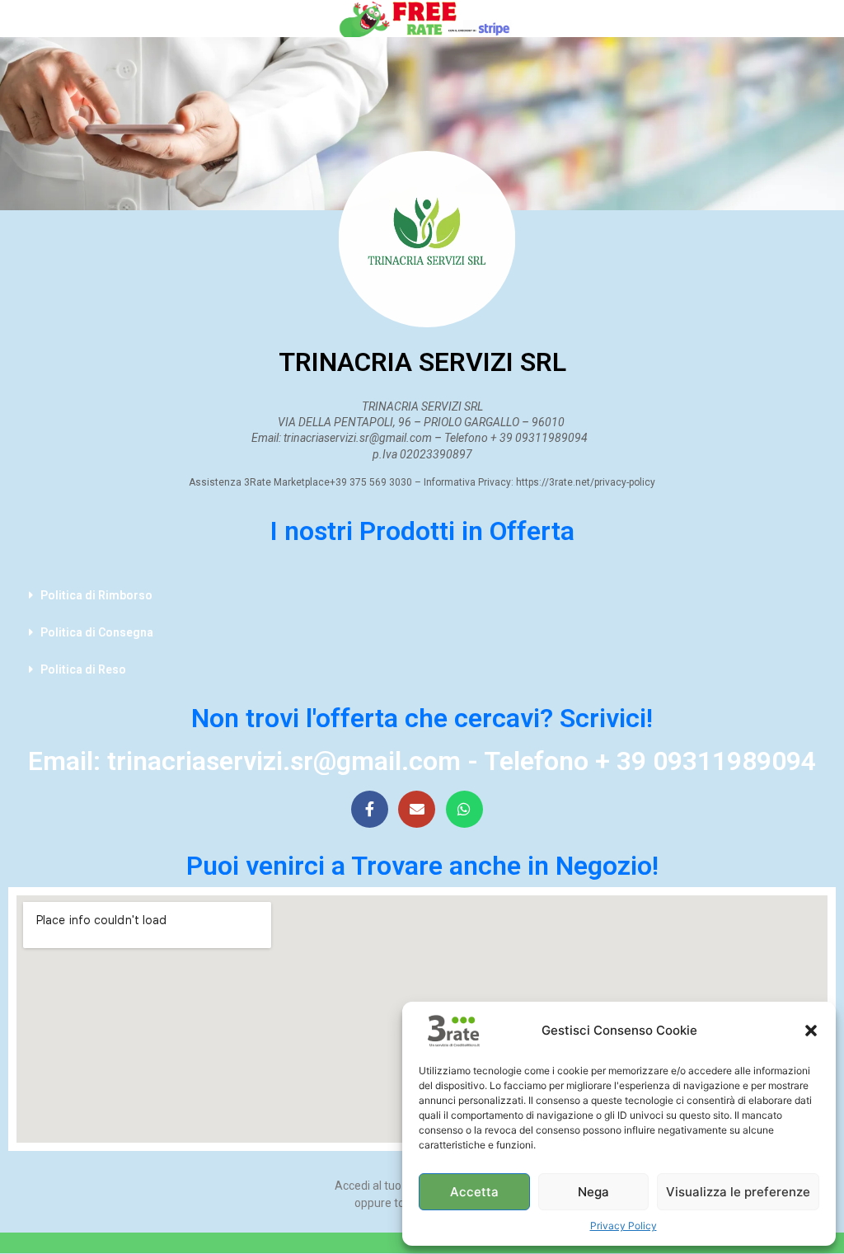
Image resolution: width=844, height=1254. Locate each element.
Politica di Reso (83, 669)
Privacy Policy (623, 1225)
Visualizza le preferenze (738, 1192)
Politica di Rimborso (96, 595)
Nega (593, 1192)
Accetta (474, 1192)
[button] (811, 1030)
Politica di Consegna (96, 632)
